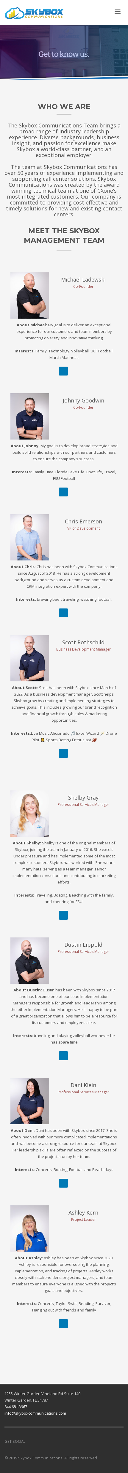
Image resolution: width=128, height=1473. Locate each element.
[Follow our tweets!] (38, 1441)
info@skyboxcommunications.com (35, 1413)
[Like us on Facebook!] (29, 1441)
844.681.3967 (15, 1406)
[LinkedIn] (63, 371)
